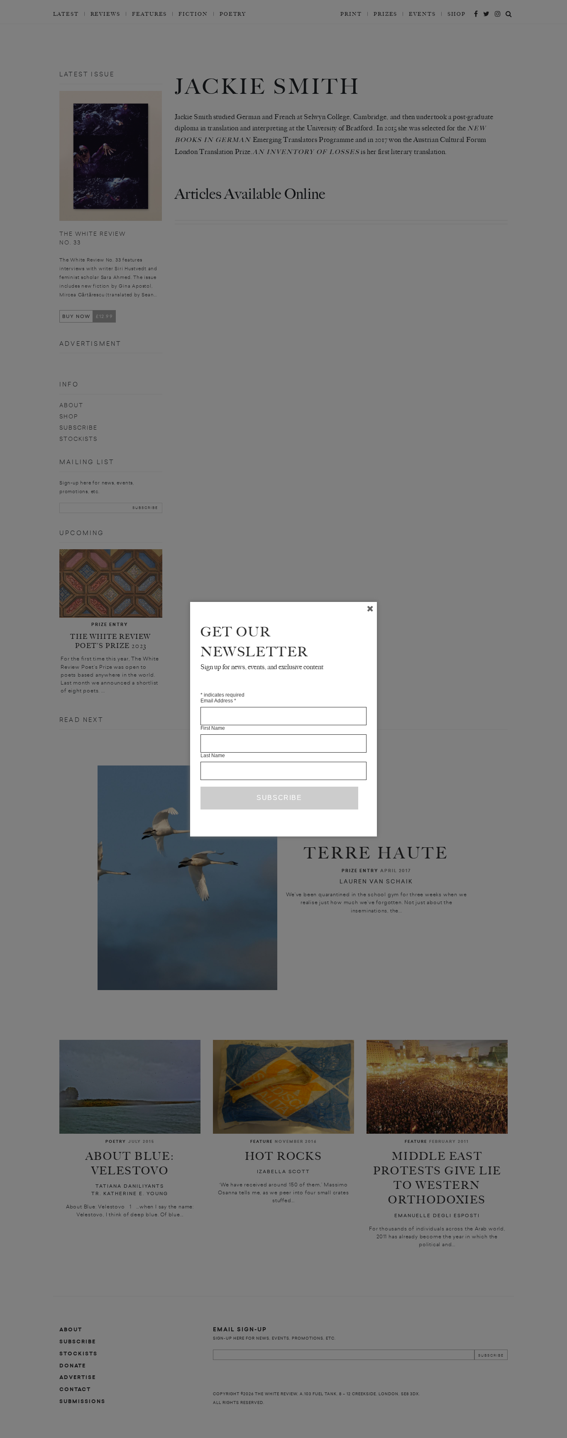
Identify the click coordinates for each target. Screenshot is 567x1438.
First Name (212, 728)
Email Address (218, 701)
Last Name (212, 755)
